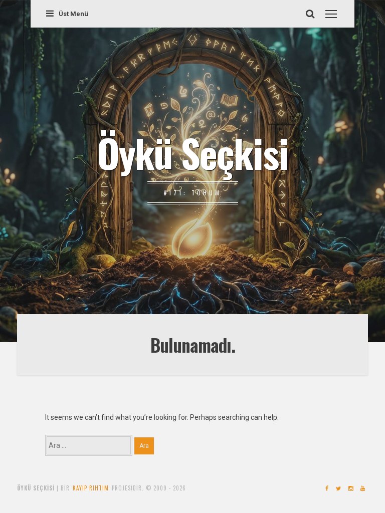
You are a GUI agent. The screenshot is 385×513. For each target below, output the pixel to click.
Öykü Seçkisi (192, 152)
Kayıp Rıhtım (91, 488)
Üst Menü (73, 14)
